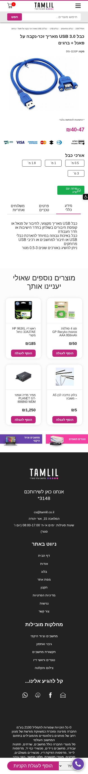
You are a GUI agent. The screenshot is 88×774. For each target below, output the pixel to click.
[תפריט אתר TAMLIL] (78, 6)
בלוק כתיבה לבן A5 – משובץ (65, 396)
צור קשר (44, 611)
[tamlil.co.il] (44, 6)
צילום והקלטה (44, 668)
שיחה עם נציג (71, 190)
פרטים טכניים (44, 208)
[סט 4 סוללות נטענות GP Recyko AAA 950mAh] (64, 310)
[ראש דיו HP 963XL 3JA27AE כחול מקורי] (23, 310)
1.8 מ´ (32, 163)
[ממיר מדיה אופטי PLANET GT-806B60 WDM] (23, 377)
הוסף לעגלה (64, 353)
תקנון (44, 587)
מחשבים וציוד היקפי (44, 636)
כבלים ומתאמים (67, 29)
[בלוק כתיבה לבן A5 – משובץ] (65, 377)
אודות (44, 564)
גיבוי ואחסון (44, 644)
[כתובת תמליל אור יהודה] (37, 696)
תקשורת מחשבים (44, 652)
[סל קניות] (10, 7)
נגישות (44, 603)
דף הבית (44, 555)
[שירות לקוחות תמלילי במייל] (63, 696)
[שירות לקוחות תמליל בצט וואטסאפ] (25, 696)
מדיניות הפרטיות (44, 595)
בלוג (44, 571)
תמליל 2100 (79, 29)
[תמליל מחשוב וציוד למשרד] (44, 478)
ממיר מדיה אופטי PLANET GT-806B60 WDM (25, 398)
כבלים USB (54, 29)
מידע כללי (68, 208)
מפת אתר (44, 579)
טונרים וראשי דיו (44, 660)
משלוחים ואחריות (18, 208)
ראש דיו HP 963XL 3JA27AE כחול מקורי (24, 332)
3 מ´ (76, 173)
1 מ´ (53, 163)
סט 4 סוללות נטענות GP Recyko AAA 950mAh (64, 332)
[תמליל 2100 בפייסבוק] (50, 696)
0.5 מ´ (75, 163)
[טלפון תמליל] (78, 764)
